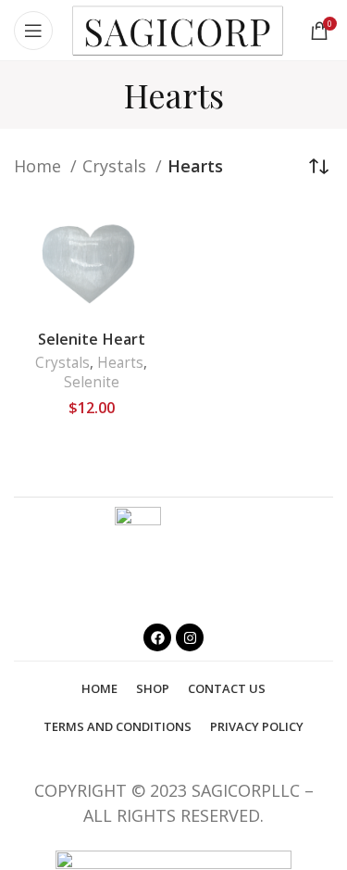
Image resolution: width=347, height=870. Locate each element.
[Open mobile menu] (33, 30)
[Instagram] (190, 637)
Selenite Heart (91, 339)
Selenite (91, 382)
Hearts (120, 362)
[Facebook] (157, 637)
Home (40, 166)
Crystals (116, 166)
